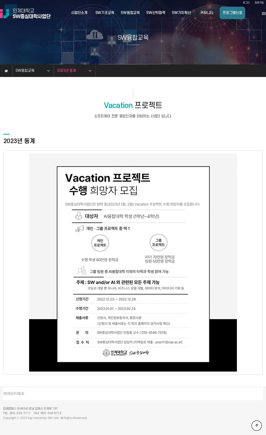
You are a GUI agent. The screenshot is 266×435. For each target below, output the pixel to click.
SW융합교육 (130, 13)
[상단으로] (256, 425)
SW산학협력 (155, 13)
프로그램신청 (232, 13)
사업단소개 (79, 13)
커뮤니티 (206, 13)
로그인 (246, 2)
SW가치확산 (181, 13)
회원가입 (259, 2)
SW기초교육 (104, 13)
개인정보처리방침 (13, 393)
